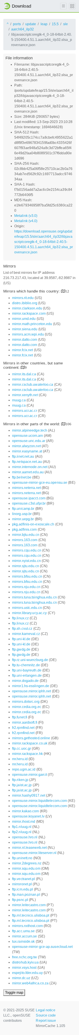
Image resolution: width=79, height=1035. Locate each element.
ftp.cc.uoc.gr (21, 748)
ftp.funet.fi (19, 717)
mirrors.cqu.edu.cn (26, 550)
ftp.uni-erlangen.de (27, 675)
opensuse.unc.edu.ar (28, 441)
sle (65, 24)
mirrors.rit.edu (23, 298)
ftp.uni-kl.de (21, 639)
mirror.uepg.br (23, 519)
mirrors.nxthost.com (27, 926)
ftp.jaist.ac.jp (22, 785)
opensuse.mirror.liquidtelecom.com (39, 800)
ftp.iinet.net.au (23, 456)
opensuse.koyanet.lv (28, 816)
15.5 (55, 24)
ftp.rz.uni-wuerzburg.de (30, 660)
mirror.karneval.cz (26, 634)
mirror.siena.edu (25, 329)
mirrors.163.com (25, 540)
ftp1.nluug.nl (21, 827)
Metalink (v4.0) (26, 221)
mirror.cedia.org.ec (26, 707)
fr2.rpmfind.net (23, 727)
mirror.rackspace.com (29, 313)
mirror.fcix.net (22, 350)
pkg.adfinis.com (24, 529)
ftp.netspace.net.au (27, 462)
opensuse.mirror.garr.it (29, 774)
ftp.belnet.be (21, 477)
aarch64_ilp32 (22, 29)
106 (68, 424)
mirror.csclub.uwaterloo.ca (32, 384)
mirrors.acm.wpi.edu (28, 334)
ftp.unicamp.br (23, 508)
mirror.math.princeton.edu (32, 324)
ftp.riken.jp (20, 780)
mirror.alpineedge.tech (29, 430)
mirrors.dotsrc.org (26, 701)
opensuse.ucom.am (27, 435)
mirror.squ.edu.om (26, 868)
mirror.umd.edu (24, 319)
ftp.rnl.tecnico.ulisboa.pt (30, 915)
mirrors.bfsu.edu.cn (27, 576)
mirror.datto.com (24, 339)
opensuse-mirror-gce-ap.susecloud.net (42, 947)
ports (17, 24)
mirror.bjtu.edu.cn (25, 535)
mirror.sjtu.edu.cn (25, 566)
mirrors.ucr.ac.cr (24, 410)
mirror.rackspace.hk (27, 754)
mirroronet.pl (22, 884)
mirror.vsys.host (24, 967)
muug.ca (19, 400)
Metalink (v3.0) (26, 216)
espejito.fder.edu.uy (27, 973)
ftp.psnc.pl (20, 900)
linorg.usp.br (22, 514)
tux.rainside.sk (23, 941)
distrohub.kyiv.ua (25, 962)
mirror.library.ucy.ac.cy (29, 613)
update (30, 24)
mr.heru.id (20, 759)
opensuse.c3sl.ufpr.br (29, 503)
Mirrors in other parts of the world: (32, 424)
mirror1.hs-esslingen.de (30, 686)
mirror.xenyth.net (25, 395)
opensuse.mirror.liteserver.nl (34, 853)
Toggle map (14, 992)
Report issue (46, 1020)
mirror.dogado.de (25, 681)
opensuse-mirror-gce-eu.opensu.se (39, 482)
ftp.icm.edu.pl (22, 889)
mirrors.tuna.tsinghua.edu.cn (34, 597)
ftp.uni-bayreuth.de (26, 670)
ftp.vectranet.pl (23, 879)
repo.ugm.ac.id (23, 769)
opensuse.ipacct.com (28, 498)
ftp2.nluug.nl (21, 832)
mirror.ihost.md (23, 821)
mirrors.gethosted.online (31, 738)
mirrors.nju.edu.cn (26, 587)
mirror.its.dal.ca (24, 374)
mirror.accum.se (24, 936)
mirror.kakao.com (25, 811)
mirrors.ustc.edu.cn (27, 608)
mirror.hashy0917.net (28, 795)
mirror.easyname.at (27, 451)
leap (44, 24)
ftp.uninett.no (22, 858)
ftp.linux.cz (20, 618)
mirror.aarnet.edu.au (28, 472)
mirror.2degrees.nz (26, 863)
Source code (46, 1015)
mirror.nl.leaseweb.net (29, 847)
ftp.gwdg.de (21, 649)
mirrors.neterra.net (26, 488)
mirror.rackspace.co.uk (29, 743)
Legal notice (45, 1010)
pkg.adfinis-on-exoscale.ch (33, 524)
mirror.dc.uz (21, 978)
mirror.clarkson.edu (27, 308)
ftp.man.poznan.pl (26, 894)
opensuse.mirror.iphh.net (31, 691)
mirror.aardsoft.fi (24, 722)
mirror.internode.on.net (29, 467)
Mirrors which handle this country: (32, 291)
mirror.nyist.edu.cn (26, 561)
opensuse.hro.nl (25, 837)
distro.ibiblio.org (24, 303)
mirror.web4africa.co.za (30, 983)
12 (67, 291)
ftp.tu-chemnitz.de (26, 665)
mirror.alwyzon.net (26, 446)
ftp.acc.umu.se (23, 931)
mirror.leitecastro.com (29, 905)
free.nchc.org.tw (24, 957)
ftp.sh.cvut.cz (22, 628)
